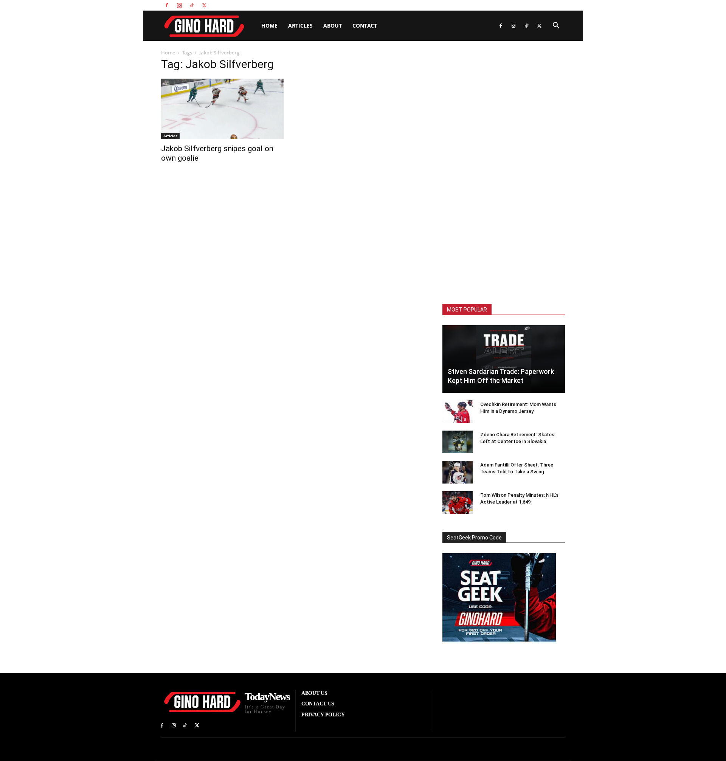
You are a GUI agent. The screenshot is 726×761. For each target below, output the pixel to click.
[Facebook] (166, 5)
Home (269, 25)
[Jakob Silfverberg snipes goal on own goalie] (222, 109)
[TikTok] (191, 5)
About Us (496, 5)
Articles (300, 25)
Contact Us (521, 5)
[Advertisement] (503, 173)
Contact (364, 25)
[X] (204, 5)
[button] (556, 26)
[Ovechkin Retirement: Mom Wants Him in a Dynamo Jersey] (457, 411)
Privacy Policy (551, 5)
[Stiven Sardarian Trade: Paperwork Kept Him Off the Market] (503, 359)
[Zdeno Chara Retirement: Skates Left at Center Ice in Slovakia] (457, 442)
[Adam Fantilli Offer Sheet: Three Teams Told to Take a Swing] (457, 472)
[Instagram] (179, 5)
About (332, 25)
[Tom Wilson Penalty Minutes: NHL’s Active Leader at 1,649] (457, 502)
